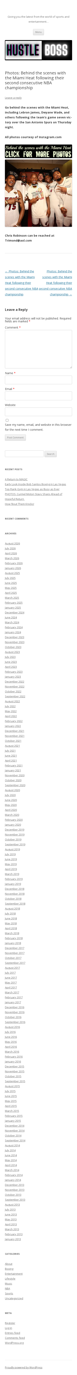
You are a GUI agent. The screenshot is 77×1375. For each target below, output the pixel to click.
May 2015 (11, 1101)
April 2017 (11, 987)
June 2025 (11, 583)
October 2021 (13, 741)
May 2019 (11, 864)
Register (10, 1323)
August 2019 (12, 849)
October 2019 (13, 839)
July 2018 (10, 913)
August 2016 (12, 1027)
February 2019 (14, 879)
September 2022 (15, 696)
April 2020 (11, 810)
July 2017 (10, 973)
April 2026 (11, 553)
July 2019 (10, 854)
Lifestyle (10, 1278)
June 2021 (11, 755)
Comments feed (15, 1338)
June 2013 (11, 1214)
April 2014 (11, 1165)
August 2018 (12, 908)
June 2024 (11, 617)
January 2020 (13, 824)
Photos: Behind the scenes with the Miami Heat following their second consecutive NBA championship (21, 282)
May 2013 (11, 1219)
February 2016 (14, 1056)
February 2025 (14, 602)
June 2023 (11, 662)
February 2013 (14, 1234)
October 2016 (13, 1017)
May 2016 (11, 1042)
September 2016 (15, 1022)
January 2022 (13, 726)
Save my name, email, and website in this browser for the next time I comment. (38, 427)
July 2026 (10, 548)
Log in (8, 1328)
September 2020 (15, 785)
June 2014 (11, 1155)
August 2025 (12, 573)
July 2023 (10, 657)
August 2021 (12, 746)
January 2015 (13, 1121)
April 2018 (11, 928)
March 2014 (12, 1170)
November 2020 (14, 775)
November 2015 (14, 1071)
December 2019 (14, 829)
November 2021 (14, 736)
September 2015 (15, 1081)
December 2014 (14, 1125)
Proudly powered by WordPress (23, 1367)
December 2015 (14, 1066)
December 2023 (14, 637)
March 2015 (12, 1111)
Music (8, 1283)
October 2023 (13, 647)
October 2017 (13, 958)
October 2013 (13, 1195)
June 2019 (11, 859)
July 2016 (10, 1032)
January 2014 (13, 1180)
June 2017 (11, 977)
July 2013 (10, 1209)
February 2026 (14, 563)
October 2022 (13, 691)
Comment (13, 327)
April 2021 (11, 760)
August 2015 (12, 1086)
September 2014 (15, 1140)
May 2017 (11, 982)
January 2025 (13, 607)
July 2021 (10, 750)
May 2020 (11, 805)
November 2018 (14, 894)
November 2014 (14, 1130)
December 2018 (14, 889)
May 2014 (11, 1160)
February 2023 (14, 672)
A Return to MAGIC (16, 479)
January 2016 (13, 1061)
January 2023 (13, 676)
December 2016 (14, 1007)
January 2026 (13, 568)
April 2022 (11, 716)
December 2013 (14, 1185)
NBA (7, 1288)
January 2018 (13, 943)
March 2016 (12, 1051)
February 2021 (14, 765)
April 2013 (11, 1224)
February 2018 (14, 938)
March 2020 (12, 815)
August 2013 (12, 1204)
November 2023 (14, 642)
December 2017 (14, 948)
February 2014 (14, 1175)
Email (10, 389)
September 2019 (15, 844)
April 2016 (11, 1047)
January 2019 (13, 884)
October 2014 (13, 1135)
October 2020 (13, 780)
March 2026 (12, 558)
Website (10, 405)
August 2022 (12, 701)
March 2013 (12, 1229)
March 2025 (12, 598)
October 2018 (13, 898)
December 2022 (14, 681)
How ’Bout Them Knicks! (19, 504)
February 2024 (14, 627)
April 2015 (11, 1106)
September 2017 (15, 963)
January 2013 (13, 1239)
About (8, 1264)
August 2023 (12, 652)
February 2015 (14, 1116)
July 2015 (10, 1091)
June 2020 (11, 800)
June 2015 (11, 1096)
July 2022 (10, 706)
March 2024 (12, 622)
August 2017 (12, 968)
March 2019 (12, 874)
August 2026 (12, 543)
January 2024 (13, 632)
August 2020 (12, 790)
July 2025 (10, 578)
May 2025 (11, 588)
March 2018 (12, 933)
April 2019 (11, 869)
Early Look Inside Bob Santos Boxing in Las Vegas (35, 484)
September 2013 (15, 1199)
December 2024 (14, 612)
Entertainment (14, 1273)
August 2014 (12, 1145)
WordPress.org (14, 1343)
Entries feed (12, 1333)
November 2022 (14, 686)
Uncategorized (14, 1298)
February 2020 (14, 820)
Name (10, 373)
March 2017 (12, 992)
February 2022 (14, 721)
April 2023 (11, 667)
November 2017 (14, 953)
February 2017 (14, 997)
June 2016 (11, 1037)
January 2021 (13, 770)
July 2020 (10, 795)
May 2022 (11, 711)
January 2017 (13, 1002)
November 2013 (14, 1190)
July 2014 (10, 1150)
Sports (9, 1293)
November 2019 (14, 834)
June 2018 (11, 918)
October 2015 (13, 1076)
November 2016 (14, 1012)
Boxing (9, 1269)
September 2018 (15, 903)
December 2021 (14, 731)
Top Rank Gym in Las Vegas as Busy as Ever (32, 489)
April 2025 (11, 593)
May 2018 (11, 923)
